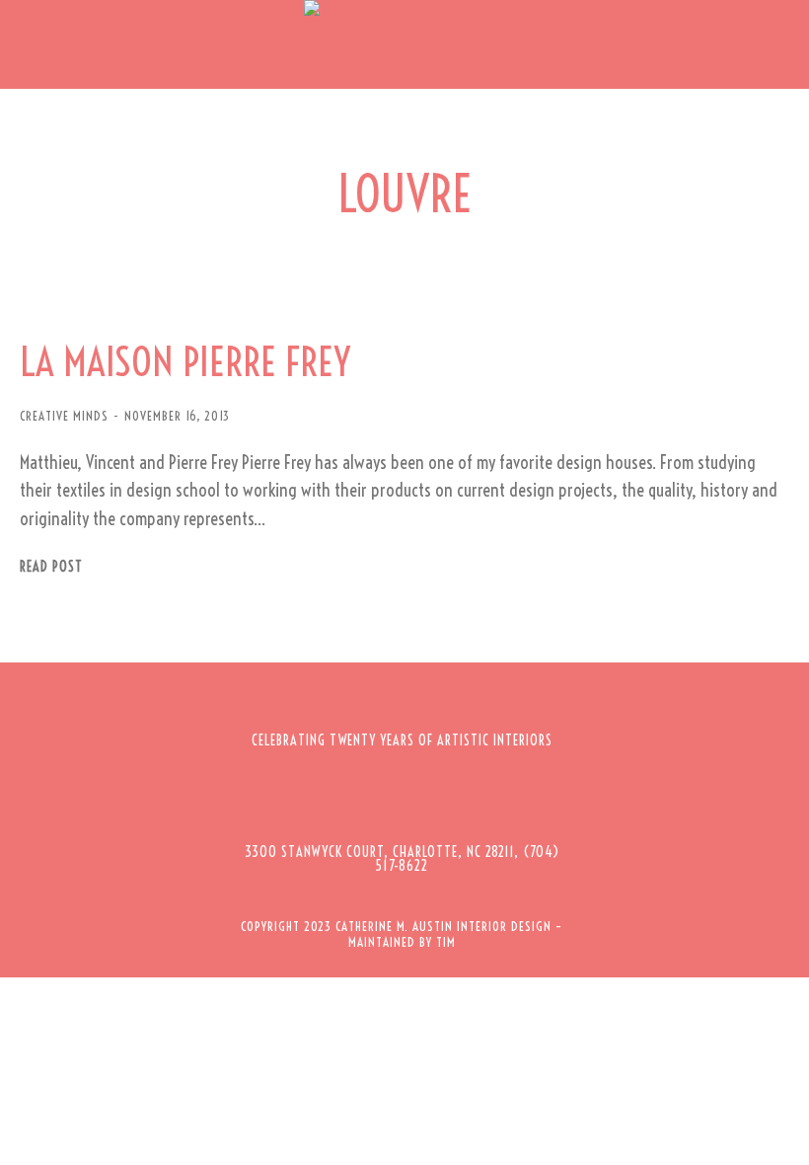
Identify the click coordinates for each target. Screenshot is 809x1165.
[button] (29, 44)
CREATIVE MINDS (64, 416)
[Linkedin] (483, 799)
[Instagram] (375, 799)
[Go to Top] (779, 1135)
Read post (51, 567)
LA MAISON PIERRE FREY (185, 362)
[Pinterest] (429, 799)
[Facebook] (320, 799)
